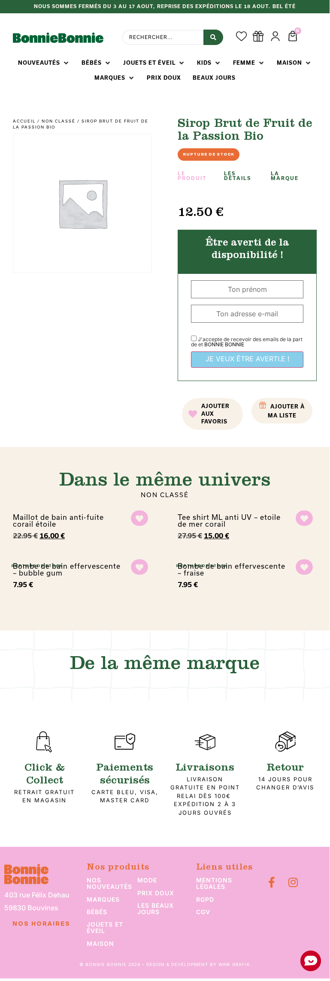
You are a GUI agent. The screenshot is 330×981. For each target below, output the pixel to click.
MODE (147, 880)
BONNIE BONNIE (224, 344)
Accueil (24, 121)
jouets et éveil (105, 927)
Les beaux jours (155, 908)
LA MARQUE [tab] (285, 176)
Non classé (59, 121)
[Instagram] (293, 882)
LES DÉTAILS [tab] (237, 176)
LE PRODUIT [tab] (192, 176)
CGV (203, 911)
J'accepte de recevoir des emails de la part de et (247, 342)
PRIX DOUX (155, 893)
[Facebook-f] (271, 882)
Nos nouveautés (109, 883)
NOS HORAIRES (41, 924)
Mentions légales (214, 883)
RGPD (205, 899)
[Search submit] (213, 37)
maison (100, 943)
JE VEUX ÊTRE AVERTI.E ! (247, 358)
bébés (97, 911)
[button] (44, 63)
